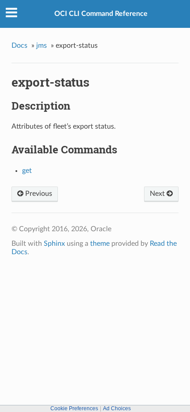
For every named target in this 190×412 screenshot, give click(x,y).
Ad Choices (117, 408)
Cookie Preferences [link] (74, 408)
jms (41, 45)
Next (158, 193)
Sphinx (54, 243)
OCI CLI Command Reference (101, 13)
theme (100, 243)
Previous (37, 193)
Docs (19, 45)
